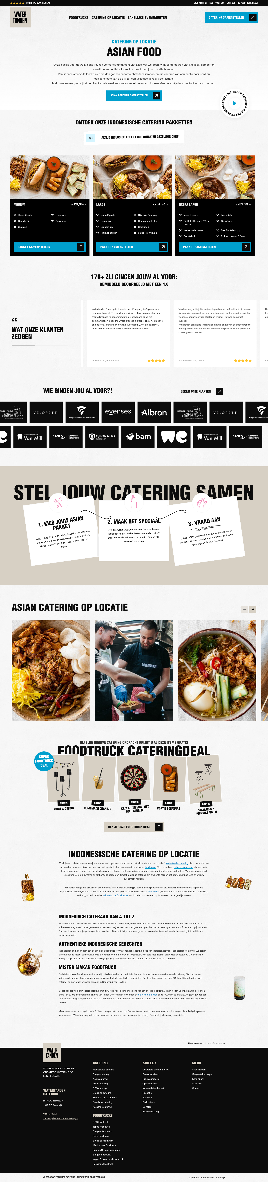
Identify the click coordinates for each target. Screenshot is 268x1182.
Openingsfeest (150, 1083)
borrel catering (100, 1083)
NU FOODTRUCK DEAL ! (248, 3)
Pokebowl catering (102, 1102)
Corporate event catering (156, 1069)
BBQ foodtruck (100, 1122)
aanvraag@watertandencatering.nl (59, 1118)
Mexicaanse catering (103, 1069)
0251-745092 (50, 1113)
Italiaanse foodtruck (103, 1163)
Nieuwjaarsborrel (151, 1078)
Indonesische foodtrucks (115, 895)
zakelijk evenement (183, 867)
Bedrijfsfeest (149, 1102)
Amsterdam (154, 891)
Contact (231, 3)
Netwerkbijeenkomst (153, 1088)
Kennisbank (198, 1078)
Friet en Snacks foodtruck (106, 1149)
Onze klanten (200, 3)
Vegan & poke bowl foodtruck (108, 1159)
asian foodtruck (101, 1136)
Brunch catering (151, 1111)
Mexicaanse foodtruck (104, 1145)
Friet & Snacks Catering (105, 1097)
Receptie (147, 1092)
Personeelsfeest (151, 1074)
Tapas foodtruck (101, 1126)
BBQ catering (100, 1088)
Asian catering (100, 1078)
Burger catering (101, 1074)
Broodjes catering (102, 1092)
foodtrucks (150, 867)
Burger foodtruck (102, 1154)
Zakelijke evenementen (147, 18)
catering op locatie (147, 994)
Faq (211, 3)
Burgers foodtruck (102, 1131)
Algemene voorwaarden (201, 1177)
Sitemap (220, 1177)
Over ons (219, 3)
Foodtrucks (79, 18)
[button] (234, 103)
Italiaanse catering (102, 1106)
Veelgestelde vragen (202, 1074)
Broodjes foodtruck (103, 1140)
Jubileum (147, 1097)
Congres (147, 1106)
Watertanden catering (177, 863)
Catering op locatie (108, 18)
